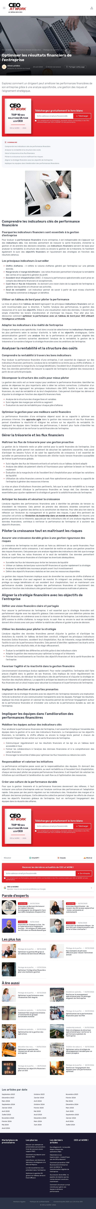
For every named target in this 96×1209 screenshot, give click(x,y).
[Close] (74, 594)
